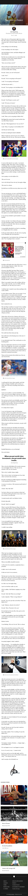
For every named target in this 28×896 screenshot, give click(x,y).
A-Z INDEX (5, 888)
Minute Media (11, 894)
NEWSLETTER (6, 886)
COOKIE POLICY (16, 884)
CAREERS (5, 882)
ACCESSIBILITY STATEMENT (18, 886)
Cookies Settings (16, 888)
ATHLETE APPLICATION (17, 881)
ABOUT (5, 881)
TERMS (4, 884)
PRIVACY (14, 882)
